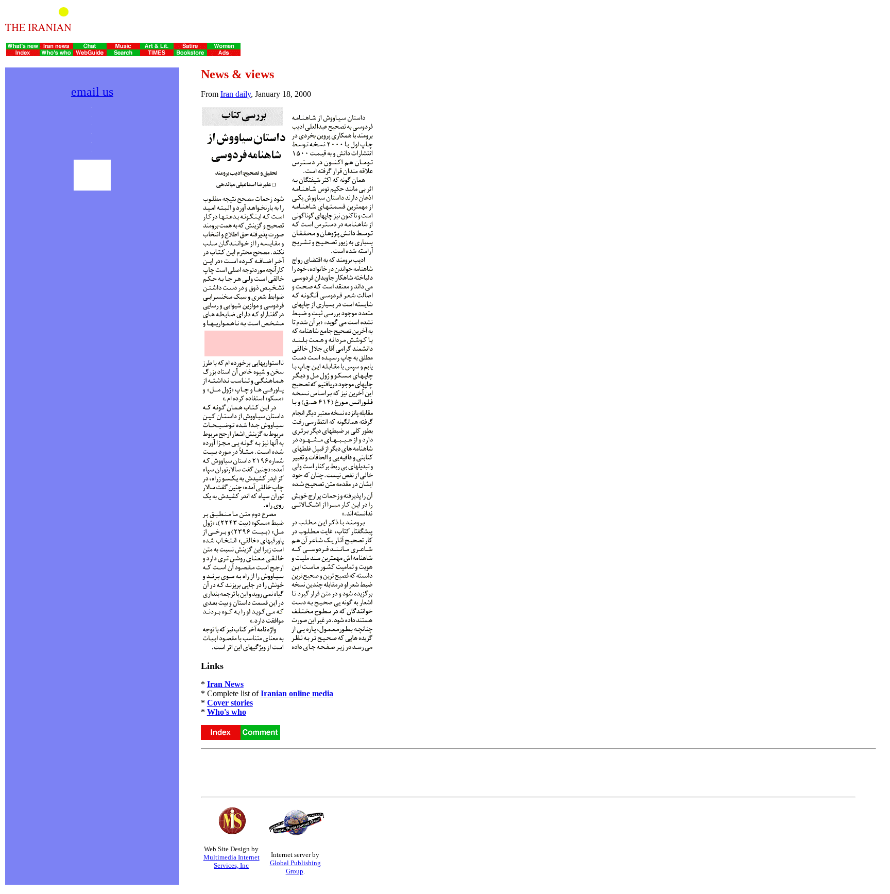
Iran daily (235, 94)
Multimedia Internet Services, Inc (231, 861)
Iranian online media (297, 693)
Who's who (226, 712)
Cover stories (230, 702)
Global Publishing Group (295, 867)
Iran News (225, 684)
